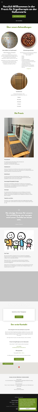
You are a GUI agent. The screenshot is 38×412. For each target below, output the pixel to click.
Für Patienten (19, 316)
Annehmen (27, 408)
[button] (5, 2)
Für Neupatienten (19, 359)
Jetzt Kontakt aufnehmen (19, 16)
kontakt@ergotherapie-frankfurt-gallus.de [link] (19, 347)
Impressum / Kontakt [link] (19, 397)
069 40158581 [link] (19, 20)
